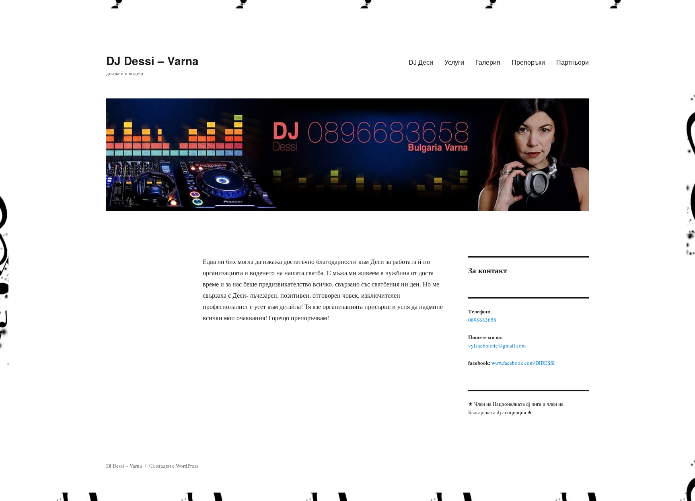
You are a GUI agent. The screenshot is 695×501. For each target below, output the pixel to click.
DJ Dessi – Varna (152, 60)
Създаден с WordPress (173, 465)
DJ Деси (421, 62)
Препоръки (528, 62)
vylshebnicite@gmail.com (497, 345)
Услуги (454, 62)
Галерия (487, 62)
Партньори (572, 62)
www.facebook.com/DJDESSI (523, 362)
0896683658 (482, 319)
